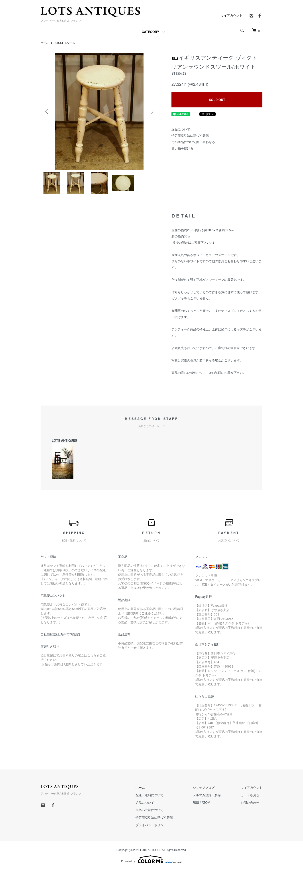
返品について (180, 129)
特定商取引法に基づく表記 (190, 135)
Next (151, 111)
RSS (196, 802)
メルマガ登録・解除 (207, 795)
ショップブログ (203, 787)
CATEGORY (150, 31)
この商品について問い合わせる (193, 142)
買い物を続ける (182, 148)
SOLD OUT (217, 99)
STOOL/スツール (65, 43)
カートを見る (250, 795)
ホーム (45, 43)
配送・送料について (149, 795)
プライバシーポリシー (151, 825)
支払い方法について (149, 810)
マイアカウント (231, 15)
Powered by (128, 861)
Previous (47, 111)
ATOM (206, 802)
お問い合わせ (250, 802)
